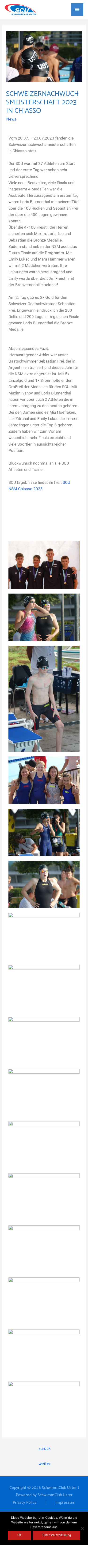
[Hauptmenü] (77, 9)
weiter (44, 1464)
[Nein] (82, 1528)
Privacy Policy (24, 1502)
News (11, 119)
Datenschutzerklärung (56, 1535)
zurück (44, 1448)
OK (19, 1535)
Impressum (65, 1502)
